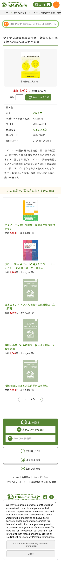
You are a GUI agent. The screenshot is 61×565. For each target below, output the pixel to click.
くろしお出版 (40, 129)
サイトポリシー (40, 477)
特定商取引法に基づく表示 (43, 482)
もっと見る (29, 399)
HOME (16, 477)
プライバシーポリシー (17, 482)
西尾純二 (37, 113)
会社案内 (26, 477)
